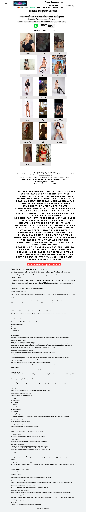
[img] (27, 44)
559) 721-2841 (48, 30)
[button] (6, 3)
